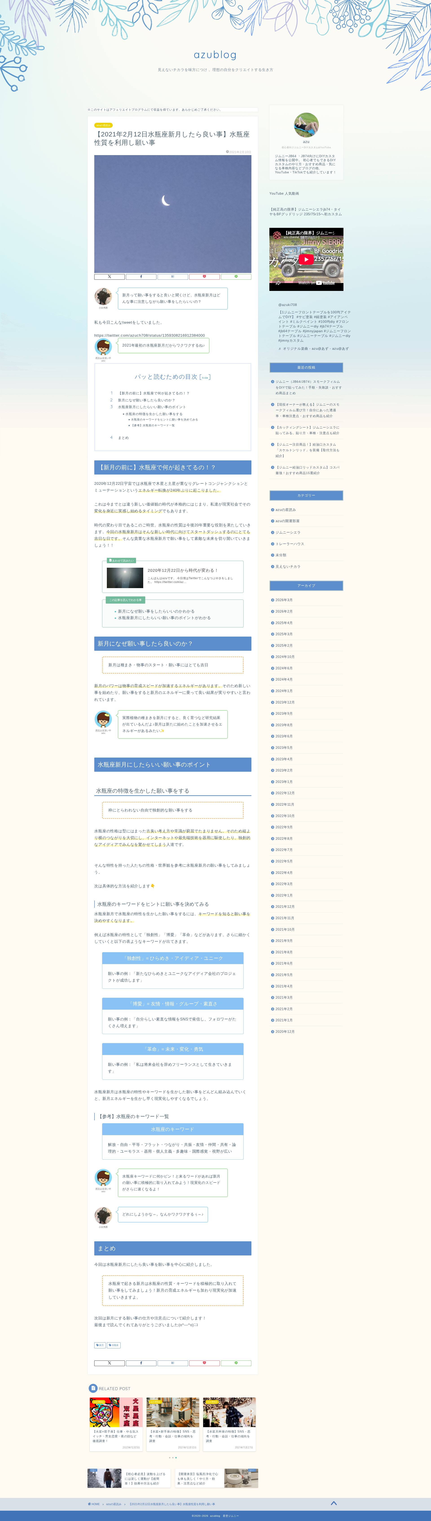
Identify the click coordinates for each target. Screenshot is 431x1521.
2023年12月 (285, 702)
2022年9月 (284, 827)
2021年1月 (284, 1020)
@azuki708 (287, 305)
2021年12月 (285, 906)
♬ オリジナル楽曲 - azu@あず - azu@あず (313, 348)
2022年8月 (284, 838)
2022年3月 (284, 884)
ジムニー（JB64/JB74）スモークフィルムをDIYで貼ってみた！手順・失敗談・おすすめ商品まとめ (309, 387)
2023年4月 (284, 759)
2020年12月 (285, 1031)
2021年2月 (284, 1009)
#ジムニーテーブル (312, 336)
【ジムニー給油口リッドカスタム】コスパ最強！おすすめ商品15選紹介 (308, 470)
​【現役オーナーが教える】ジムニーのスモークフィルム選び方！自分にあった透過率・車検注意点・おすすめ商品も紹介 (308, 410)
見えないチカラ (288, 566)
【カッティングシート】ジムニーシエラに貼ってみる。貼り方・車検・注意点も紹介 (308, 430)
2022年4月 (284, 873)
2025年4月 (284, 623)
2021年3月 (284, 997)
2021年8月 (284, 952)
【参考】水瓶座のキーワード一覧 (153, 425)
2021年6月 (284, 963)
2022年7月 (284, 850)
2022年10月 (285, 816)
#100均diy (327, 321)
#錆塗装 (320, 317)
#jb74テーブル (331, 326)
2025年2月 (284, 645)
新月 (101, 1345)
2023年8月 (284, 725)
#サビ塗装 (305, 317)
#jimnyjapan (313, 331)
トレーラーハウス (290, 544)
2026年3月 (284, 600)
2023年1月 (284, 782)
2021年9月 (284, 941)
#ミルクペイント (303, 321)
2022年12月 (285, 793)
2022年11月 (285, 804)
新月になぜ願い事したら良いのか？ (147, 400)
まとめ (123, 437)
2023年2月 (284, 770)
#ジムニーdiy (308, 326)
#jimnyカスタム (291, 340)
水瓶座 (115, 1345)
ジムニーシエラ (288, 532)
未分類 (281, 555)
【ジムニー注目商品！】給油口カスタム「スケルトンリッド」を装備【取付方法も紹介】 (308, 450)
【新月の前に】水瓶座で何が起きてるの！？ (154, 393)
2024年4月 (284, 679)
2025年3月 (284, 634)
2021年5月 (284, 975)
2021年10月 (285, 929)
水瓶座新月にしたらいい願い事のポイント (152, 407)
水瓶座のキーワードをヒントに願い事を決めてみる (164, 419)
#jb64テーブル (290, 331)
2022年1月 (284, 895)
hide (205, 377)
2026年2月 (284, 611)
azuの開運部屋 (288, 521)
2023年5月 (284, 748)
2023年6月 (284, 736)
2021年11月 (285, 918)
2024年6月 (284, 668)
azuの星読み (103, 125)
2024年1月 (284, 691)
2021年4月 (284, 986)
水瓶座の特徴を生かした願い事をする (154, 414)
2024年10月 (285, 657)
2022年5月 (284, 861)
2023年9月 (284, 713)
